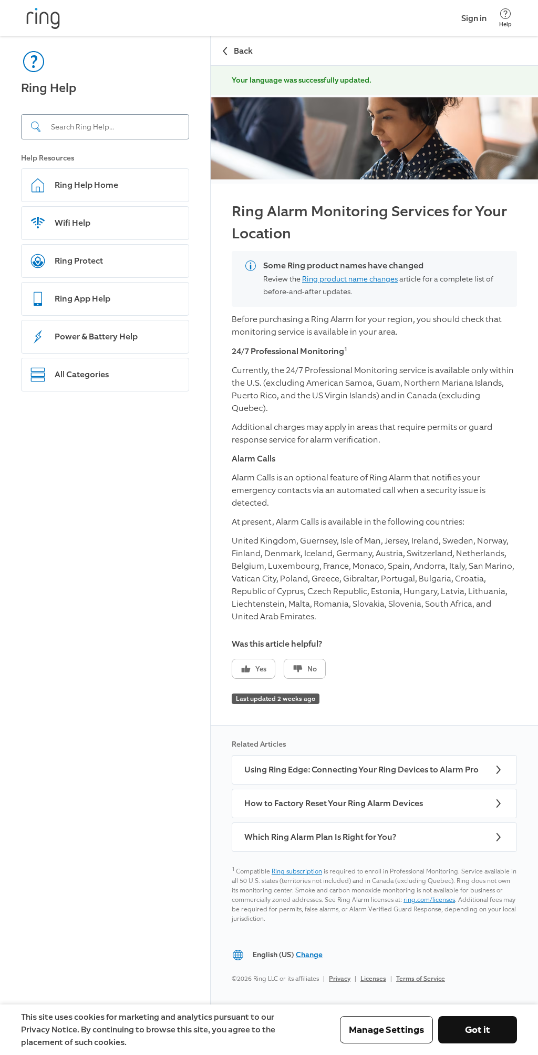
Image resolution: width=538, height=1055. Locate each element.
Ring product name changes (350, 279)
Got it (477, 1030)
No (312, 669)
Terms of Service (420, 978)
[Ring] (43, 18)
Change (309, 955)
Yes (260, 669)
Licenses (373, 978)
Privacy (339, 978)
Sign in (474, 18)
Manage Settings (386, 1030)
